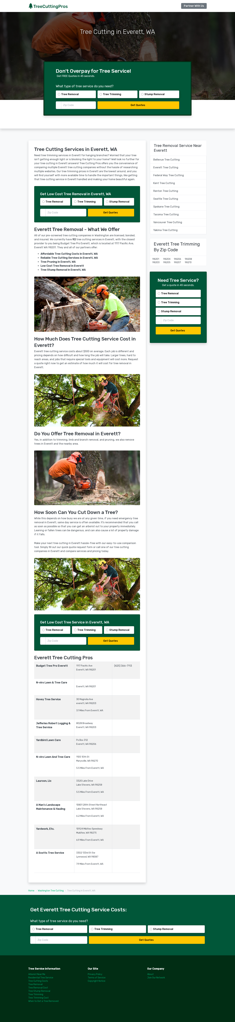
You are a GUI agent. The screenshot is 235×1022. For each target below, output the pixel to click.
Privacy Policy (95, 974)
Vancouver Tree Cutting (167, 222)
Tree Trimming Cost (38, 997)
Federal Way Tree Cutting (168, 175)
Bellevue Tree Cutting (166, 159)
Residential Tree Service (40, 977)
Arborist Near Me (36, 974)
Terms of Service (97, 977)
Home (31, 890)
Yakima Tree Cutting (165, 230)
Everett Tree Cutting (165, 167)
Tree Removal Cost (38, 987)
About (150, 974)
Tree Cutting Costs (38, 981)
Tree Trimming (35, 994)
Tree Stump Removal (39, 991)
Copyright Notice (96, 981)
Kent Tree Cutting (164, 183)
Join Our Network (156, 977)
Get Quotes (138, 105)
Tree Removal (35, 984)
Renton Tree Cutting (165, 190)
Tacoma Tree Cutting (166, 214)
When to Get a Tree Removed (43, 1001)
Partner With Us (194, 5)
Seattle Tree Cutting (165, 198)
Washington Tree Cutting (51, 890)
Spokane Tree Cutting (166, 206)
